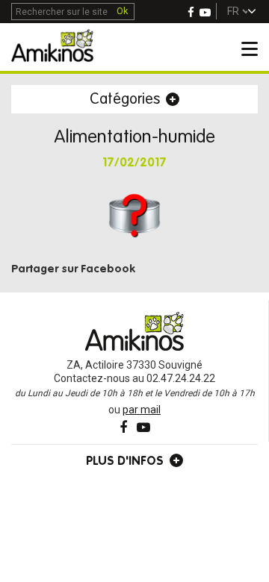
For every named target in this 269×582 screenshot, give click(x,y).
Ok (123, 10)
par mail (142, 410)
